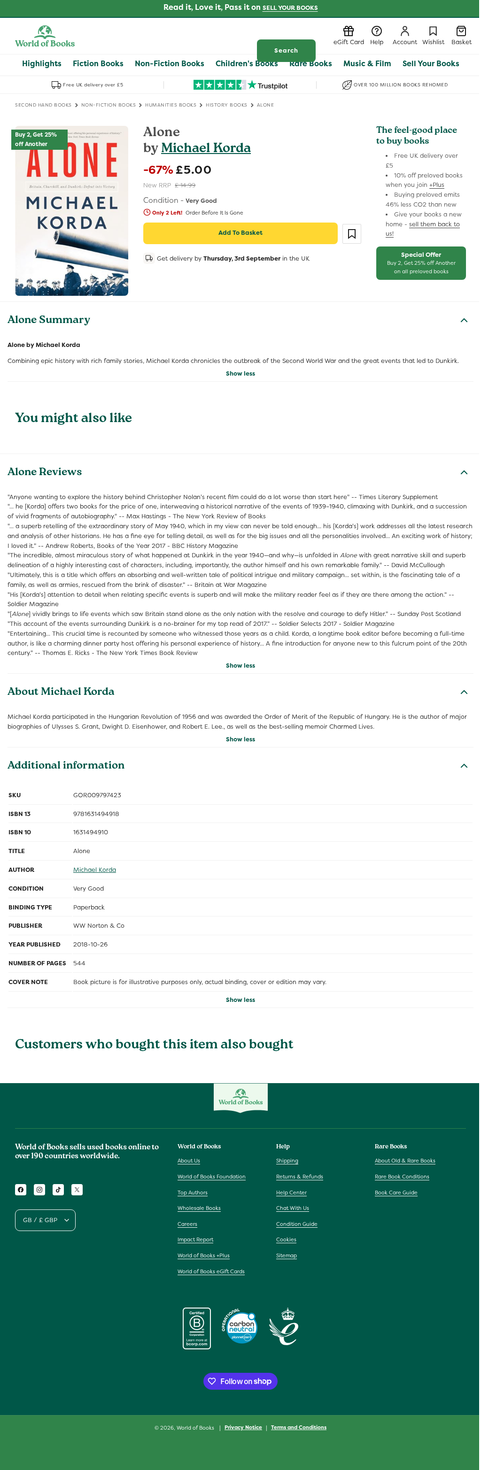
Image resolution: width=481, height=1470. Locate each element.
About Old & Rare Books (405, 1160)
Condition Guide (297, 1224)
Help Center (291, 1192)
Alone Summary (49, 321)
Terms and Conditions (298, 1427)
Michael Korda (206, 149)
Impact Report (195, 1239)
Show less (240, 373)
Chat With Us (292, 1208)
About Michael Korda (61, 693)
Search (286, 50)
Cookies (286, 1239)
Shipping (287, 1160)
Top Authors (193, 1192)
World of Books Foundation (212, 1176)
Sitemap (286, 1255)
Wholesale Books (199, 1208)
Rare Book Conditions (402, 1176)
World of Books (196, 1428)
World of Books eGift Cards (211, 1271)
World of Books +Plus (204, 1255)
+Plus (436, 184)
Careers (187, 1224)
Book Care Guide (396, 1192)
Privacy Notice (243, 1427)
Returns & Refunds (299, 1176)
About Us (189, 1160)
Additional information (66, 767)
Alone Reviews (45, 473)
